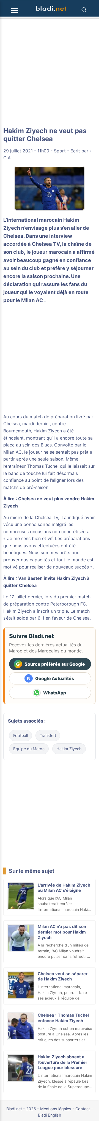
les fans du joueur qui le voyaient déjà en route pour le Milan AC (46, 292)
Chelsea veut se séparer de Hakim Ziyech (62, 976)
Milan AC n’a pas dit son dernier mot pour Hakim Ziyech (62, 932)
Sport (60, 151)
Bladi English (49, 1115)
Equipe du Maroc (29, 748)
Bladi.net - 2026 (21, 1108)
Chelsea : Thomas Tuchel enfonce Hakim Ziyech (63, 1017)
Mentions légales (55, 1108)
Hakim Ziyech (48, 430)
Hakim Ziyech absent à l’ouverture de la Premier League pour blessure (62, 1062)
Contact (82, 1108)
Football (20, 735)
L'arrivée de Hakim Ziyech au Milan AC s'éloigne (64, 887)
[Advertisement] (49, 73)
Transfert (48, 735)
